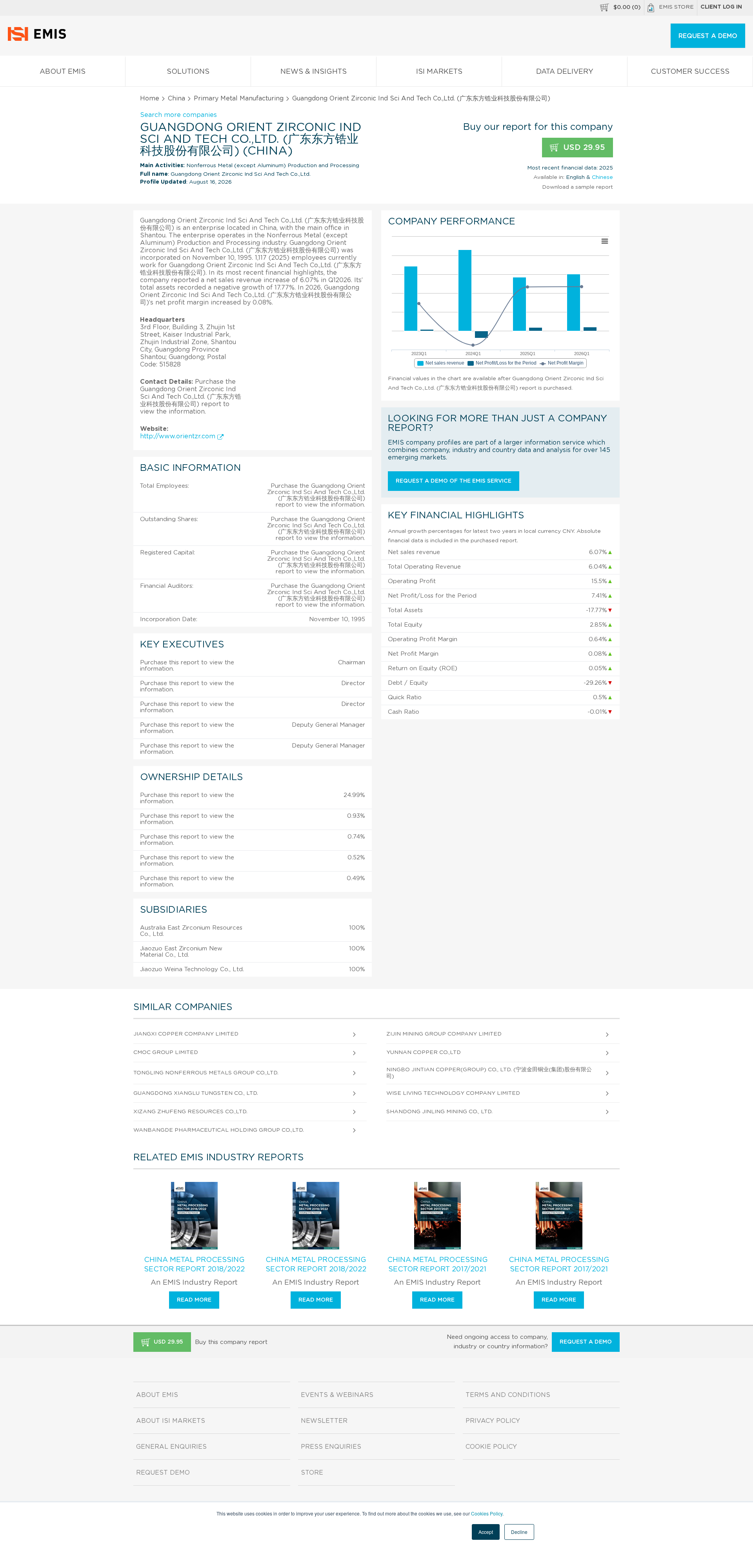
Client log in (721, 7)
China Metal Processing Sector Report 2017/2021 (437, 1264)
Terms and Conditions (508, 1395)
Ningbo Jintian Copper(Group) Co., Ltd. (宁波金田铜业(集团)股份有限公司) (489, 1073)
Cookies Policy (486, 1513)
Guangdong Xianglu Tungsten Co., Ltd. (195, 1093)
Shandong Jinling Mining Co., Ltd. (439, 1111)
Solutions (188, 71)
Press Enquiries (331, 1447)
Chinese (602, 177)
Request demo (163, 1473)
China (176, 98)
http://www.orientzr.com (178, 436)
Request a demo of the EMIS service (453, 481)
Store (312, 1473)
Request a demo (586, 1342)
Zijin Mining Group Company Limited (444, 1034)
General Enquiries (171, 1447)
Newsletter (324, 1421)
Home (149, 98)
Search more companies (178, 115)
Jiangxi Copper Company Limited (185, 1034)
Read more (194, 1300)
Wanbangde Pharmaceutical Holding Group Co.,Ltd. (218, 1130)
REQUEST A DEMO (707, 36)
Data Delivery (564, 71)
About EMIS (62, 71)
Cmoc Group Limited (165, 1052)
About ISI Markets (170, 1421)
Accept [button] (485, 1531)
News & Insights (313, 71)
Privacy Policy (493, 1421)
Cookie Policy (491, 1447)
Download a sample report (577, 187)
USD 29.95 (583, 147)
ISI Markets (439, 71)
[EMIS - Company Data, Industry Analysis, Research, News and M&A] (39, 39)
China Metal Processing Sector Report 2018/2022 (194, 1264)
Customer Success (690, 71)
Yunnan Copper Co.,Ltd (423, 1052)
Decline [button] (519, 1531)
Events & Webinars (337, 1395)
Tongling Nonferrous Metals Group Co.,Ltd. (205, 1073)
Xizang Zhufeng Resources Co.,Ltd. (190, 1111)
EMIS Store (676, 7)
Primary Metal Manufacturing (239, 98)
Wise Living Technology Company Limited (453, 1093)
